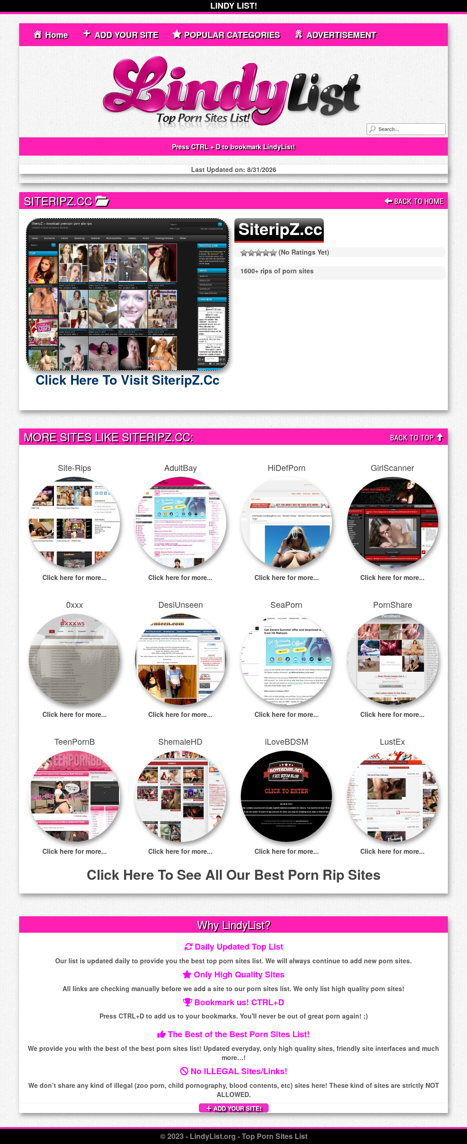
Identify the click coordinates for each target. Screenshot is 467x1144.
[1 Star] (244, 252)
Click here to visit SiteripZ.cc (128, 379)
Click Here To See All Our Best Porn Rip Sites (234, 874)
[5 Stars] (273, 252)
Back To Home (417, 201)
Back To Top (413, 437)
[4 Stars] (266, 252)
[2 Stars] (251, 252)
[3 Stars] (258, 252)
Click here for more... (74, 577)
